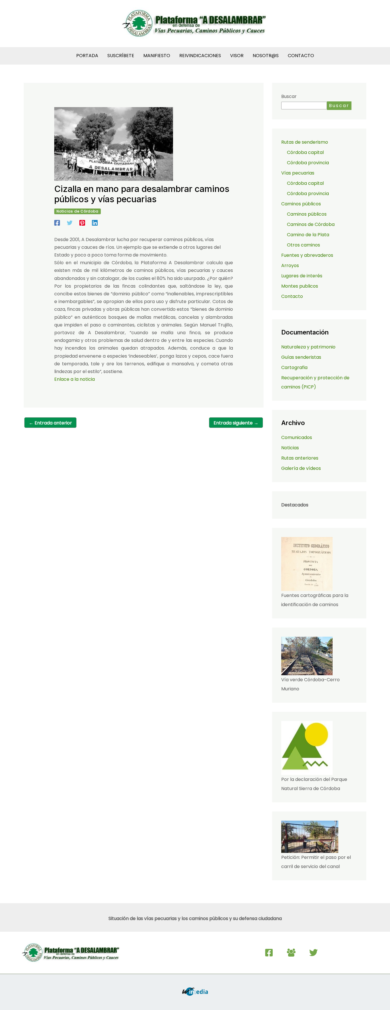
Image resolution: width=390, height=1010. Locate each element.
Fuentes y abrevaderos (307, 255)
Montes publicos (299, 286)
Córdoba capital (305, 152)
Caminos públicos (307, 214)
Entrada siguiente (236, 423)
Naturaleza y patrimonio (308, 347)
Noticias (290, 447)
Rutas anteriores (299, 458)
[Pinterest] (82, 222)
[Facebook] (57, 222)
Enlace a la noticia (74, 379)
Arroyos (290, 265)
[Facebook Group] (291, 952)
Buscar (289, 96)
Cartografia (294, 367)
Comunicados (296, 437)
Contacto (292, 296)
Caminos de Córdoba (311, 224)
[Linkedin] (95, 222)
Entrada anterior (50, 423)
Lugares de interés (301, 275)
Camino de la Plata (308, 234)
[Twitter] (70, 222)
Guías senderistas (301, 357)
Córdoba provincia (308, 162)
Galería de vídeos (301, 468)
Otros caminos (303, 245)
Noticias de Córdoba (77, 211)
